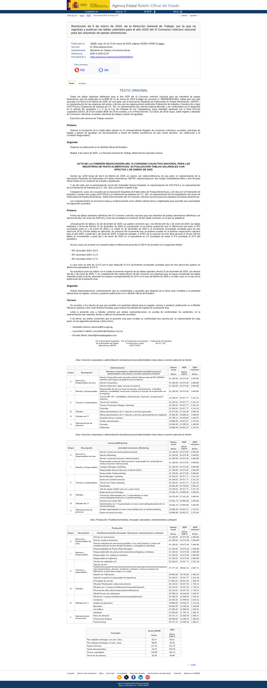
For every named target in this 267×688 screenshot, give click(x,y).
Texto (71, 83)
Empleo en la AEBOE (192, 673)
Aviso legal (110, 673)
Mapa (101, 673)
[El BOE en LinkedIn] (140, 679)
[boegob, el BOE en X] (126, 679)
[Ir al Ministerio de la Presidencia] (88, 5)
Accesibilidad (122, 673)
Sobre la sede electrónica (86, 673)
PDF (82, 70)
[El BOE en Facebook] (133, 679)
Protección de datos (137, 673)
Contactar (70, 673)
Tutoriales (177, 673)
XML (106, 70)
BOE (89, 15)
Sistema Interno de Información (159, 673)
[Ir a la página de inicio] (145, 6)
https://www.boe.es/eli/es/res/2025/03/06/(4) (111, 57)
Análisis (82, 83)
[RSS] (119, 679)
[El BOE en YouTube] (147, 679)
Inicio (82, 15)
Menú (176, 12)
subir (193, 665)
